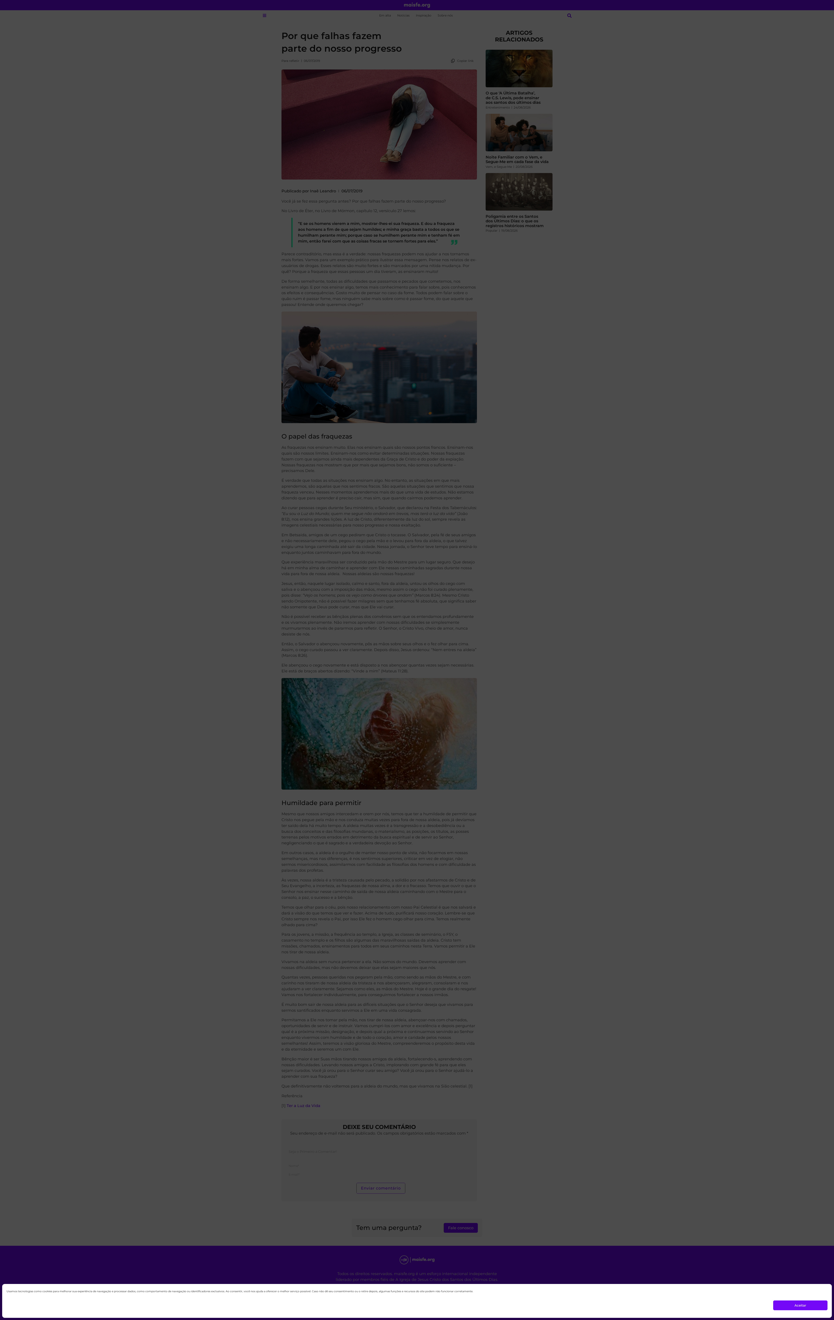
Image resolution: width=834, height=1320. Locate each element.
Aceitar (800, 1305)
